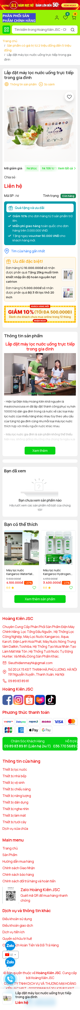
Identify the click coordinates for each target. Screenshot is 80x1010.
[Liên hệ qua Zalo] (10, 962)
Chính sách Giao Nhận (18, 868)
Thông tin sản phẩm (23, 84)
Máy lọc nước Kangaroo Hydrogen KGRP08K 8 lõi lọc (57, 572)
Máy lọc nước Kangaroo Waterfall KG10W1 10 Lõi (19, 572)
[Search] (73, 29)
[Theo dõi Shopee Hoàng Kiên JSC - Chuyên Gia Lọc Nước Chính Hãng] (29, 700)
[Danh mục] (6, 29)
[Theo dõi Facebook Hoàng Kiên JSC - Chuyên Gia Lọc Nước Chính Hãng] (7, 700)
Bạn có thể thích (21, 524)
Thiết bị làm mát (14, 815)
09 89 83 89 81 (18, 681)
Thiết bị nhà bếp (14, 776)
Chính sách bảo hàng (18, 874)
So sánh (49, 84)
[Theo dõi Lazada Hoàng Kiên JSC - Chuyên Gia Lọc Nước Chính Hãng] (40, 700)
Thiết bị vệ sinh (13, 782)
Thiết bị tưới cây (14, 822)
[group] (40, 126)
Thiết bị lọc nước (14, 769)
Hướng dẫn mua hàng (18, 861)
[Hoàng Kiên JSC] (40, 4)
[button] (70, 561)
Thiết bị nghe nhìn (15, 809)
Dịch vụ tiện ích (13, 932)
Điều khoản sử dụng (17, 919)
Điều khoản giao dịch (17, 925)
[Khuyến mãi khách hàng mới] (40, 313)
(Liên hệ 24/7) (27, 746)
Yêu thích (33, 588)
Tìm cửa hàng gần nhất (28, 251)
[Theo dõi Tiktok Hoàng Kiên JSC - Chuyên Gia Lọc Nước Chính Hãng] (51, 700)
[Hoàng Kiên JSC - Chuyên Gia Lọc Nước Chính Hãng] (19, 17)
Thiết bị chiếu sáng (16, 789)
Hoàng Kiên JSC (42, 978)
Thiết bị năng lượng (16, 795)
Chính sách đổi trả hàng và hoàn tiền (29, 881)
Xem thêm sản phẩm (40, 599)
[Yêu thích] (69, 96)
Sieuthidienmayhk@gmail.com (30, 663)
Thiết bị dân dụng (15, 802)
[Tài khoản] (56, 17)
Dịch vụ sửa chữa (15, 828)
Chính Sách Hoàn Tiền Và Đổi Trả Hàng (30, 945)
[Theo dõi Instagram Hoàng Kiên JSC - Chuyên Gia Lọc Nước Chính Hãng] (18, 700)
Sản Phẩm (9, 855)
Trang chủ (9, 41)
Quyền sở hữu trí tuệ (17, 938)
